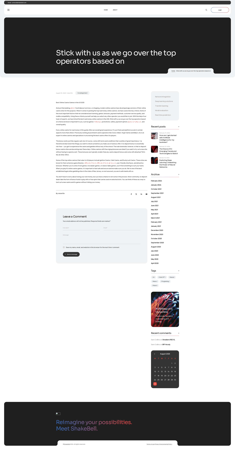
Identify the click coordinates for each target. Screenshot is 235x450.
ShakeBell (67, 444)
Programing (165, 281)
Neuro (155, 281)
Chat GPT (162, 277)
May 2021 (154, 210)
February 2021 (156, 222)
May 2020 (154, 259)
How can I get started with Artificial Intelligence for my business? (167, 138)
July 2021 (154, 201)
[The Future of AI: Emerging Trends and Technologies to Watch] (154, 149)
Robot (155, 285)
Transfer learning (161, 106)
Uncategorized (82, 93)
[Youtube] (146, 194)
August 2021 (156, 197)
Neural (172, 277)
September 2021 (157, 193)
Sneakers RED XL (168, 340)
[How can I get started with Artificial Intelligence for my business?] (154, 135)
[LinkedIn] (141, 194)
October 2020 (156, 238)
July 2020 (154, 251)
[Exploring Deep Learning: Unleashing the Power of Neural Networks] (154, 160)
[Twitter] (136, 194)
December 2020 (157, 230)
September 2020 (157, 242)
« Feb (155, 354)
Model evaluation (161, 110)
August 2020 (156, 247)
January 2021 (156, 226)
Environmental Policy (166, 444)
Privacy (157, 444)
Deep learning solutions (164, 101)
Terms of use (151, 444)
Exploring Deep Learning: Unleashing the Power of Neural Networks (167, 163)
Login (220, 10)
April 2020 (155, 263)
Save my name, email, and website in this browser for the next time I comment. (93, 247)
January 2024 (156, 185)
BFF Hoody (166, 344)
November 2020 (157, 234)
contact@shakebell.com (19, 2)
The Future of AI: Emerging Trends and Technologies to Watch (168, 151)
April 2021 (154, 214)
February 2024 (156, 181)
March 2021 (155, 218)
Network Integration (163, 97)
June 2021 (154, 205)
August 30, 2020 (61, 93)
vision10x (70, 93)
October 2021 (156, 189)
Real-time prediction (163, 115)
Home (173, 71)
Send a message (72, 254)
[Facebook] (131, 194)
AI (153, 277)
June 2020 (155, 255)
